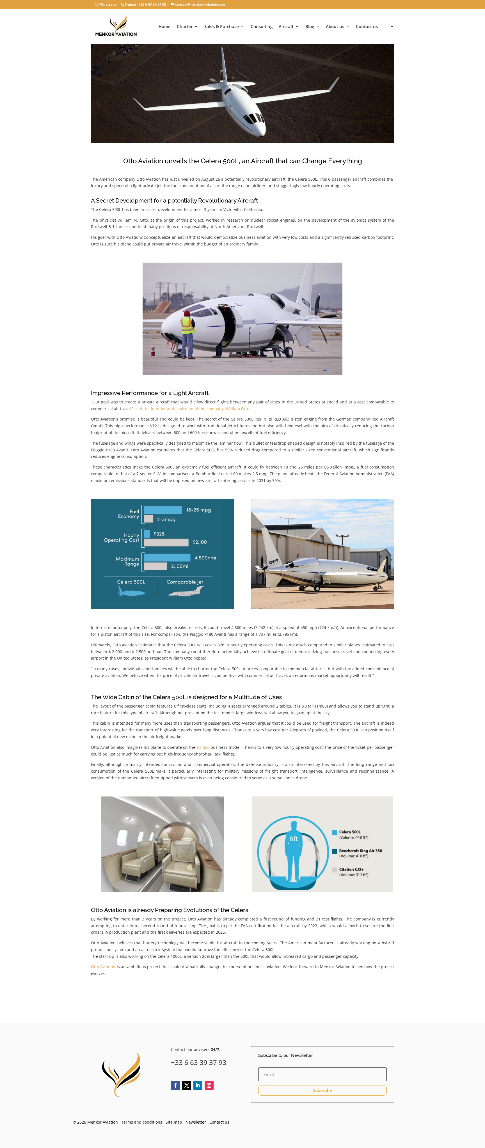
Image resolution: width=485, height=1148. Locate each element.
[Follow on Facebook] (175, 1085)
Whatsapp (108, 4)
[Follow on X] (186, 1085)
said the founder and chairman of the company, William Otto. (192, 408)
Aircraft (286, 26)
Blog (309, 26)
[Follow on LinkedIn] (197, 1085)
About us (335, 26)
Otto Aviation (103, 966)
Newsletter (196, 1122)
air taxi (202, 747)
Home (165, 26)
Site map (174, 1122)
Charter (185, 26)
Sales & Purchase (221, 26)
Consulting (262, 26)
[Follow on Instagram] (209, 1085)
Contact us (367, 26)
